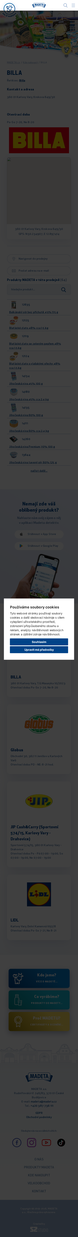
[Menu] (73, 5)
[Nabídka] (9, 9)
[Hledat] (65, 5)
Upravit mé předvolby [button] (39, 649)
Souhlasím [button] (39, 642)
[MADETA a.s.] (39, 5)
